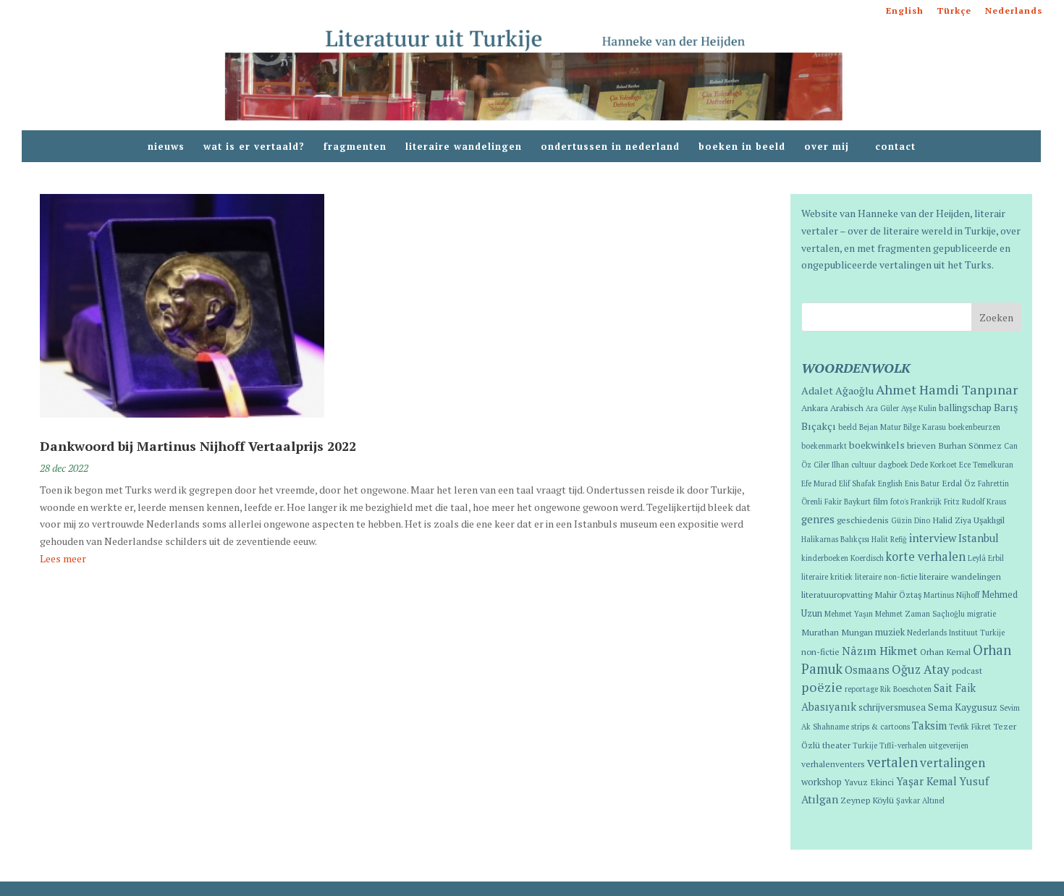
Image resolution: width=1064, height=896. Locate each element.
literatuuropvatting (836, 594)
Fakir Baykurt (847, 501)
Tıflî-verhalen (902, 745)
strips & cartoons (880, 727)
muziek (890, 632)
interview (932, 538)
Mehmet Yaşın (848, 614)
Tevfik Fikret (970, 727)
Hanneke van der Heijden (914, 213)
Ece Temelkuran (986, 465)
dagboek (893, 465)
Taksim (929, 725)
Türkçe (954, 11)
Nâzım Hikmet (880, 651)
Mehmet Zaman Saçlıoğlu (920, 614)
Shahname (831, 727)
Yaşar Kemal (926, 781)
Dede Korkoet (934, 465)
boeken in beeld (741, 147)
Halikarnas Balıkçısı (835, 539)
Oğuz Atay (921, 669)
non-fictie (820, 651)
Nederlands (1013, 11)
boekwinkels (877, 445)
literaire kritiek (827, 577)
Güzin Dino (910, 520)
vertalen (892, 762)
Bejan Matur (880, 427)
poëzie (822, 687)
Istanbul (978, 538)
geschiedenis (863, 519)
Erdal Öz (959, 483)
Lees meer (63, 558)
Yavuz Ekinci (869, 781)
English (905, 11)
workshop (821, 782)
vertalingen (952, 762)
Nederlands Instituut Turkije (956, 632)
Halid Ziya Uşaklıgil (968, 519)
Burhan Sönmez (970, 445)
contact (895, 147)
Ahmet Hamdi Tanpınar (947, 389)
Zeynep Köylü (867, 800)
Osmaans (867, 670)
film (880, 501)
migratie (981, 614)
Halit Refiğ (889, 539)
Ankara (814, 407)
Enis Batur (922, 483)
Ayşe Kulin (919, 408)
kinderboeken (824, 558)
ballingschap (965, 408)
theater (836, 745)
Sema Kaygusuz (962, 707)
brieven (921, 445)
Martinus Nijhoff (951, 595)
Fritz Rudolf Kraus (975, 501)
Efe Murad (819, 483)
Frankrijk (926, 501)
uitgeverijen (948, 745)
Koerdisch (867, 558)
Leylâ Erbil (986, 558)
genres (818, 519)
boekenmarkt (824, 446)
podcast (967, 670)
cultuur (863, 465)
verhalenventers (833, 763)
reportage (861, 689)
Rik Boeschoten (906, 689)
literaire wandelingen (463, 147)
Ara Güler (882, 408)
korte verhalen (926, 557)
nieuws (166, 147)
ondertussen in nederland (610, 147)
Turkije (865, 745)
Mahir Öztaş (897, 594)
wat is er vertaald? (254, 147)
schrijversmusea (892, 707)
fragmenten (355, 147)
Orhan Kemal (945, 651)
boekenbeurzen (974, 427)
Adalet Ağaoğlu (837, 390)
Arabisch (847, 407)
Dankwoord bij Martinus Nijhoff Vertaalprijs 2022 (198, 446)
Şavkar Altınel (920, 800)
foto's (899, 501)
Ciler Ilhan (831, 465)
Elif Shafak (857, 483)
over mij (830, 147)
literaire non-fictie (886, 577)
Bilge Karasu (924, 427)
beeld (847, 427)
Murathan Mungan (837, 632)
